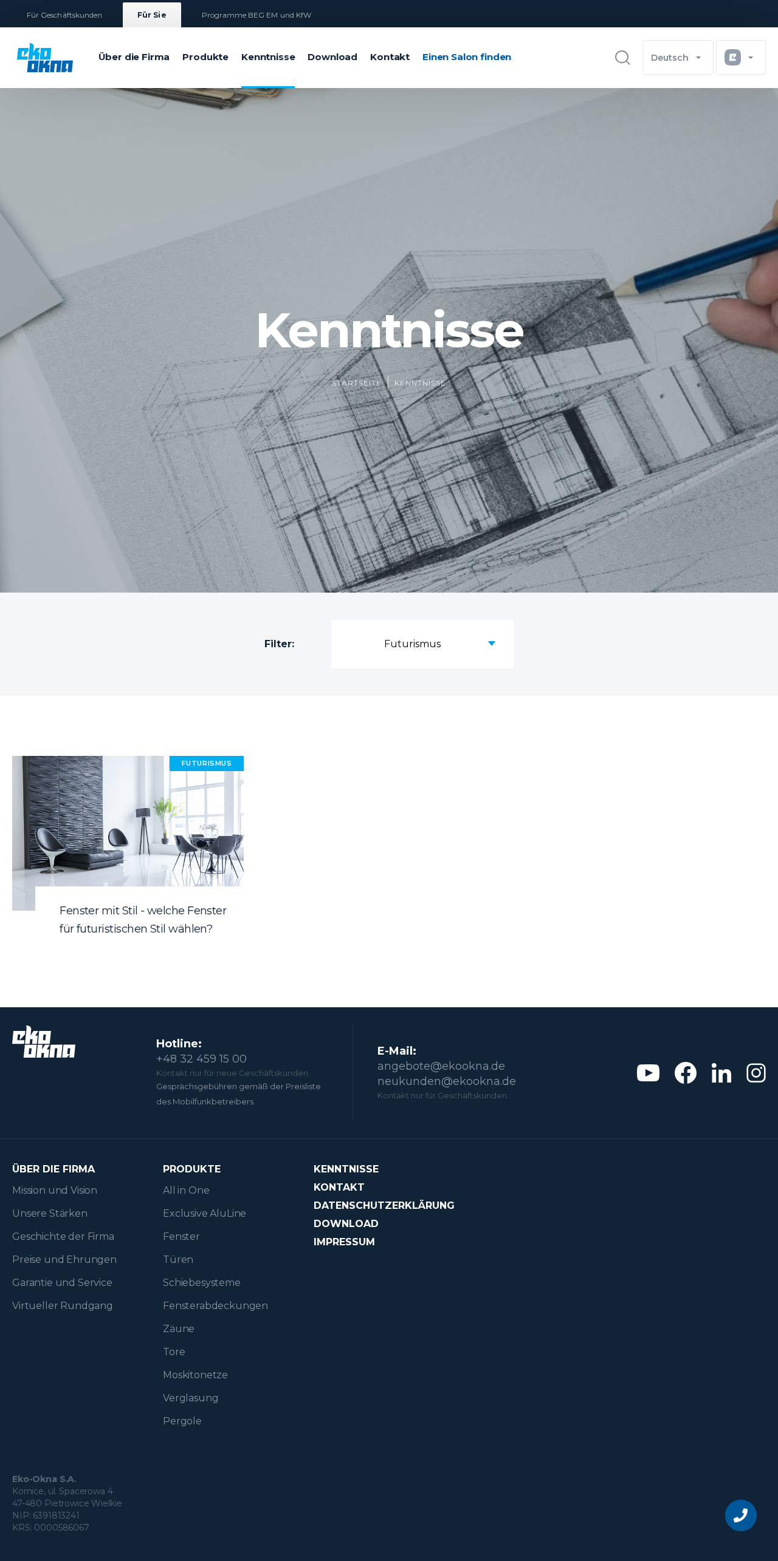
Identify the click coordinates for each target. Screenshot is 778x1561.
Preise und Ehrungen (64, 1259)
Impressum (344, 1242)
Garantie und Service (62, 1282)
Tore (174, 1352)
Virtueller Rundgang (62, 1305)
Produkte (205, 57)
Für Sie (151, 14)
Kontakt (390, 57)
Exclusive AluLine (204, 1213)
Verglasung (190, 1398)
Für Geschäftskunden (64, 14)
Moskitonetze (195, 1375)
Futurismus (412, 644)
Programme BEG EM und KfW (256, 14)
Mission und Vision (54, 1190)
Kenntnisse (268, 57)
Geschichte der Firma (63, 1236)
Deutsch (670, 57)
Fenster (181, 1236)
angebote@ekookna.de (441, 1066)
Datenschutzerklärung (384, 1205)
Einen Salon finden (466, 57)
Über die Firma (134, 57)
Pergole (182, 1421)
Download (332, 57)
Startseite (357, 382)
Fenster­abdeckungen (215, 1305)
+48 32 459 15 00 (201, 1059)
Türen (178, 1259)
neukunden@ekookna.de (446, 1081)
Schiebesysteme (202, 1282)
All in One (186, 1190)
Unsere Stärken (50, 1213)
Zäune (178, 1329)
